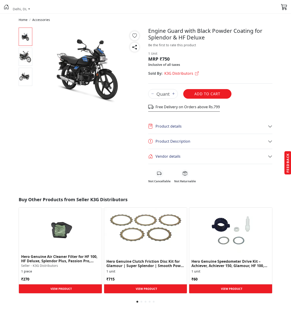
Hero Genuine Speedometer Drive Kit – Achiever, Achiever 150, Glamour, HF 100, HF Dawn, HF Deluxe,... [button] (227, 263)
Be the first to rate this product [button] (172, 45)
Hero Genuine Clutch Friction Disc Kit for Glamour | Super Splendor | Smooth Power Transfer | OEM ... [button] (145, 263)
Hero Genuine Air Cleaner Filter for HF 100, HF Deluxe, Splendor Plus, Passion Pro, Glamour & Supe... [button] (59, 259)
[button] (6, 6)
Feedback (288, 163)
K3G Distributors (178, 73)
